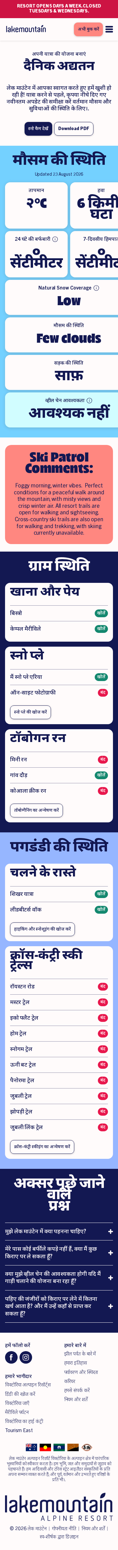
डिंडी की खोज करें (20, 1394)
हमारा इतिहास (75, 1363)
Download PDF (73, 129)
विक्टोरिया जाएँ (17, 1403)
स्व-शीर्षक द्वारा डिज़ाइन (59, 1536)
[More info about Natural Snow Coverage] (96, 288)
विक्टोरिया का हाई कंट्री (24, 1421)
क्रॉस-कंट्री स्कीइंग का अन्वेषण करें (42, 1147)
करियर (70, 1381)
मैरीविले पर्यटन (17, 1412)
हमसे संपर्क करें (77, 1390)
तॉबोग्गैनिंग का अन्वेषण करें (36, 810)
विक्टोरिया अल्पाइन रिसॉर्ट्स (27, 1384)
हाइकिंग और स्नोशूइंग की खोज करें (42, 929)
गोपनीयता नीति (64, 1528)
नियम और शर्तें (75, 1399)
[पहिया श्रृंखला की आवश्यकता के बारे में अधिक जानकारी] (89, 400)
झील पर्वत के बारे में (80, 1353)
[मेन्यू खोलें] (109, 29)
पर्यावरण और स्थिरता (81, 1372)
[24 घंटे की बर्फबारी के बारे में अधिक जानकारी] (55, 239)
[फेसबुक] (11, 1357)
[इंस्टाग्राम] (26, 1357)
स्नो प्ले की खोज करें (30, 712)
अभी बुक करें (88, 29)
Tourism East (19, 1430)
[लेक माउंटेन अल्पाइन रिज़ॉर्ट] (25, 29)
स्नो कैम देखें (38, 129)
